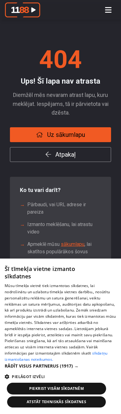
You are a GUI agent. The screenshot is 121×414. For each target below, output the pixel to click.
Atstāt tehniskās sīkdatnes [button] (56, 401)
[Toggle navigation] (108, 10)
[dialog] (60, 336)
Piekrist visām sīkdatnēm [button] (56, 388)
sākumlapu (72, 244)
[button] (60, 366)
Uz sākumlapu (65, 134)
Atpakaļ (65, 154)
